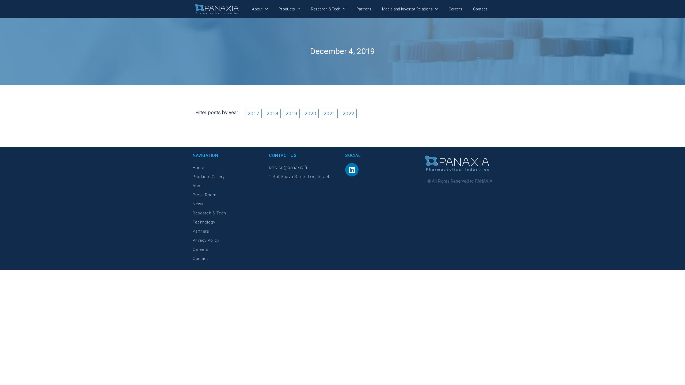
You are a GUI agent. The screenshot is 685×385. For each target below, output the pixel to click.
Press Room (204, 194)
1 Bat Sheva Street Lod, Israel (299, 176)
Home (198, 167)
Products (287, 9)
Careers (455, 9)
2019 (291, 113)
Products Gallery (208, 176)
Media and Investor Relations (407, 9)
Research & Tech (326, 9)
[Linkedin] (352, 169)
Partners (363, 9)
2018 (272, 113)
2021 (329, 113)
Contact (480, 9)
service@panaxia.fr (288, 167)
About (257, 9)
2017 (253, 113)
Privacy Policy (206, 240)
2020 (310, 113)
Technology (204, 222)
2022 (348, 113)
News (198, 204)
